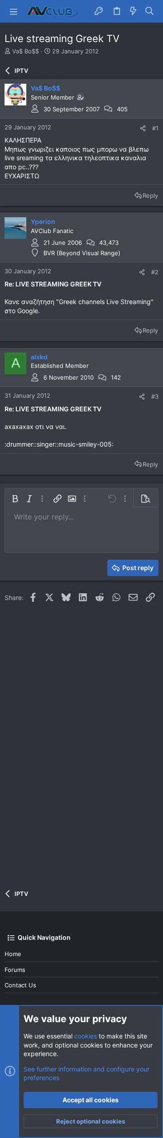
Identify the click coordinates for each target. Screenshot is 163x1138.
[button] (14, 11)
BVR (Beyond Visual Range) (81, 253)
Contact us (20, 985)
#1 (155, 128)
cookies (85, 1036)
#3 (154, 396)
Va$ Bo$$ (25, 51)
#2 (154, 272)
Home (13, 953)
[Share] (143, 128)
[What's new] (133, 11)
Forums (15, 969)
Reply (150, 195)
